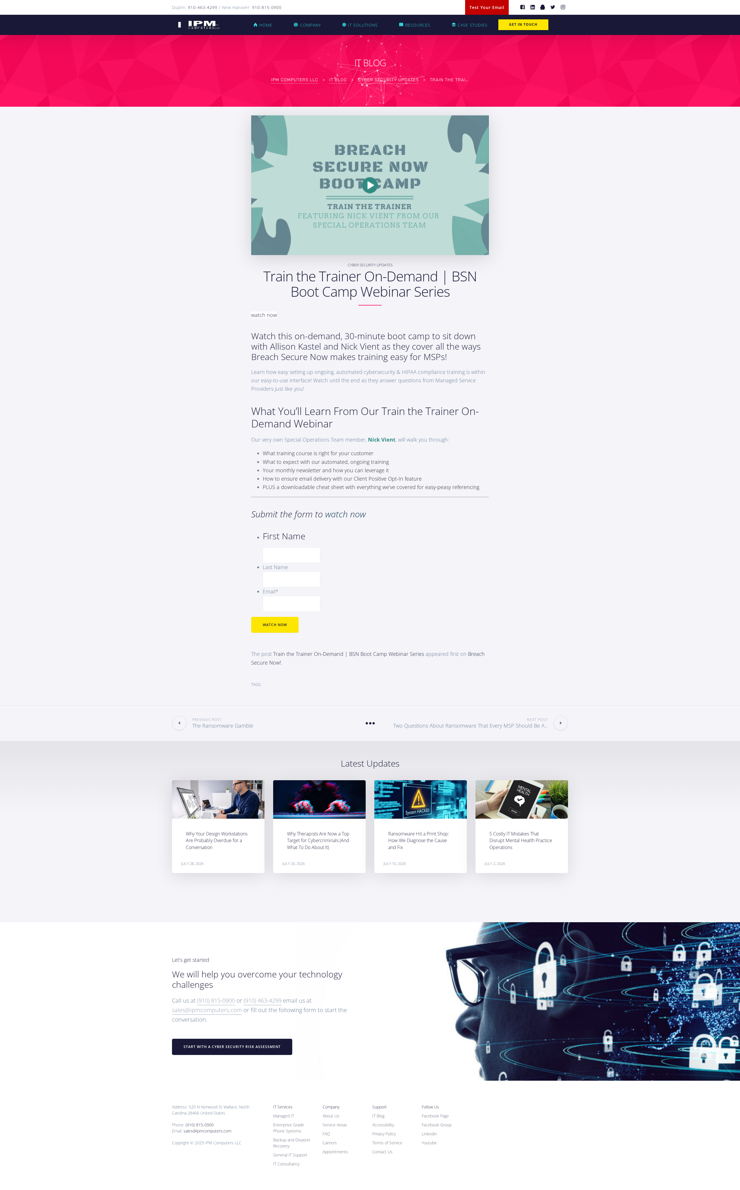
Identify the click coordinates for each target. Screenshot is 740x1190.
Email (270, 591)
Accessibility (383, 1125)
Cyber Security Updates (370, 264)
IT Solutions (363, 25)
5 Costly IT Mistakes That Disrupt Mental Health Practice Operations (520, 840)
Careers (330, 1142)
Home (265, 25)
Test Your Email (486, 7)
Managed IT (283, 1116)
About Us (331, 1116)
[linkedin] (533, 7)
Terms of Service (387, 1142)
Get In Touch (523, 24)
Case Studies (473, 25)
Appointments (335, 1151)
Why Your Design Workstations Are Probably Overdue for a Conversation (216, 840)
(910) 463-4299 (263, 1000)
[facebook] (522, 7)
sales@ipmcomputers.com (207, 1010)
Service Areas (335, 1125)
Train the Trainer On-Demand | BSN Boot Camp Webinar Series (348, 653)
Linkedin (429, 1134)
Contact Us (382, 1151)
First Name (284, 536)
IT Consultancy (286, 1164)
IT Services (283, 1107)
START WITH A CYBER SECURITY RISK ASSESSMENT (232, 1046)
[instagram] (563, 7)
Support (379, 1107)
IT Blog (378, 1116)
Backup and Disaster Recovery (291, 1143)
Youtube (429, 1142)
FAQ (326, 1134)
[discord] (543, 7)
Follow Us (430, 1107)
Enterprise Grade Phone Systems (288, 1128)
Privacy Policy (384, 1134)
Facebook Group (437, 1125)
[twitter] (553, 7)
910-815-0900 (267, 7)
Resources (417, 25)
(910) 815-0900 (216, 1000)
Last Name (275, 567)
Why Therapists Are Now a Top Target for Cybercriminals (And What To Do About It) (318, 840)
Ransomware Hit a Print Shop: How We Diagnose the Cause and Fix (418, 840)
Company (310, 25)
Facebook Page (435, 1116)
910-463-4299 (202, 7)
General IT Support (290, 1155)
